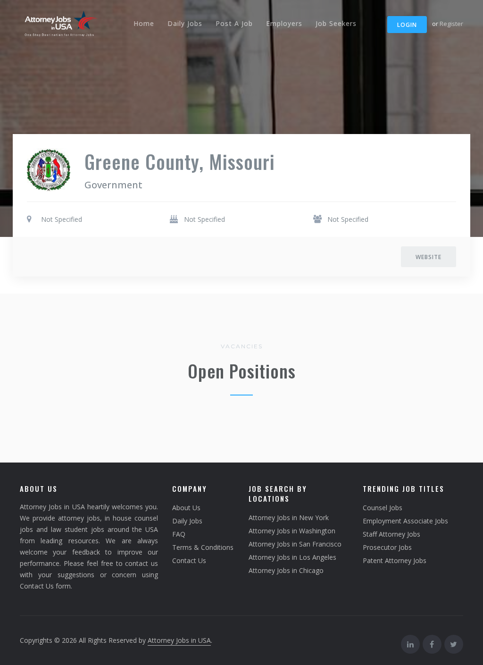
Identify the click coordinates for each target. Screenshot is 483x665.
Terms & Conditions (202, 547)
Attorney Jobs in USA (179, 640)
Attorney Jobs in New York (289, 517)
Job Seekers (336, 23)
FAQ (178, 534)
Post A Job (234, 23)
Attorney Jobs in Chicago (286, 570)
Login (407, 25)
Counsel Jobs (382, 507)
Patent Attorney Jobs (394, 560)
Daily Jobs (184, 23)
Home (143, 23)
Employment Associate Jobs (405, 520)
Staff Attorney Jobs (391, 534)
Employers (284, 23)
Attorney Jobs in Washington (292, 530)
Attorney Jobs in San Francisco (295, 543)
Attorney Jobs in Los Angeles (292, 557)
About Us (186, 507)
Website (428, 257)
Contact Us (189, 560)
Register (451, 23)
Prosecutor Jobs (387, 547)
